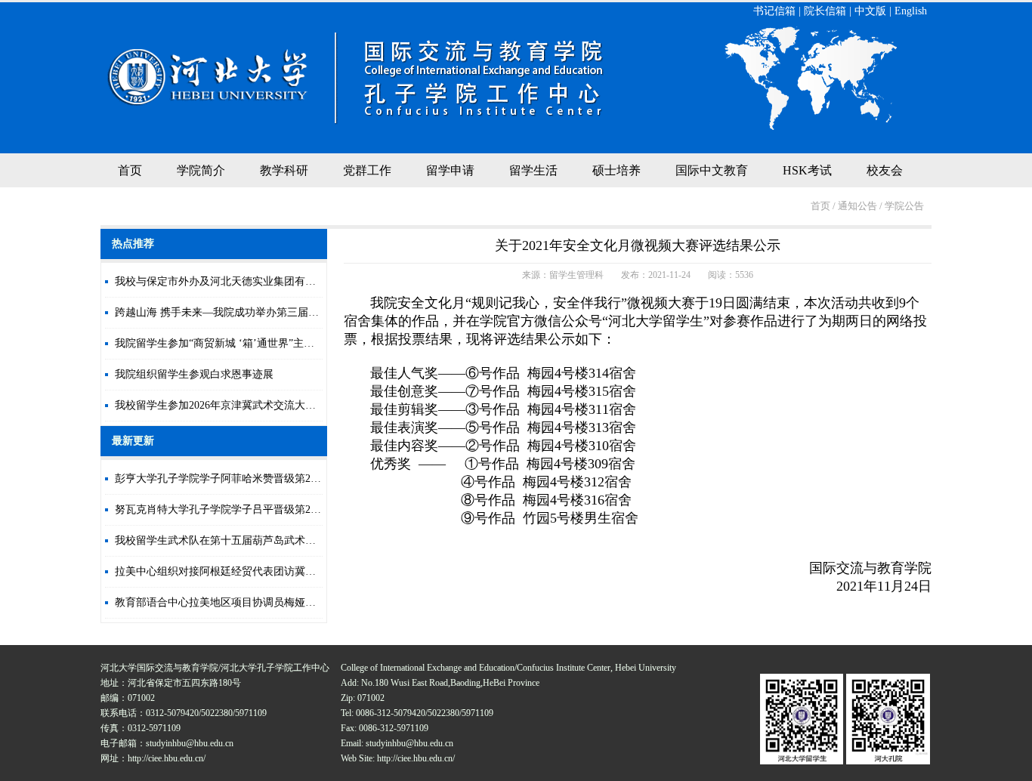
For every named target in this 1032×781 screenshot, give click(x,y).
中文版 (870, 11)
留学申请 (450, 170)
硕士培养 (616, 170)
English (911, 11)
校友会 (885, 170)
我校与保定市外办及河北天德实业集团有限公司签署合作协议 (257, 281)
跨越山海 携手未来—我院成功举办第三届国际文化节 (238, 312)
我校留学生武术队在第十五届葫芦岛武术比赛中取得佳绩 (247, 540)
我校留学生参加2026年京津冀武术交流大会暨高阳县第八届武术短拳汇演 (284, 405)
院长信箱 (825, 11)
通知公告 (857, 205)
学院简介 (201, 170)
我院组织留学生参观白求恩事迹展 (194, 374)
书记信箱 (774, 11)
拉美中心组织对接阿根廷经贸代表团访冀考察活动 (231, 571)
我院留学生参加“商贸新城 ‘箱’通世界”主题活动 (225, 343)
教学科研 (284, 170)
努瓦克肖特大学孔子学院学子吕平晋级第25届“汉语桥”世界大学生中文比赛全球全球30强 (320, 509)
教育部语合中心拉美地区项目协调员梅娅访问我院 (231, 602)
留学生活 (533, 170)
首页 (130, 170)
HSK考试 (807, 170)
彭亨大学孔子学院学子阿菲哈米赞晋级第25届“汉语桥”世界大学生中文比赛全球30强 (310, 478)
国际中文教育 (711, 170)
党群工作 (367, 170)
